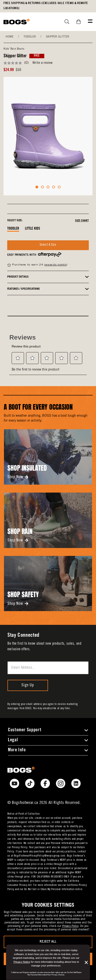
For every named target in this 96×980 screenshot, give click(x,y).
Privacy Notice (22, 961)
